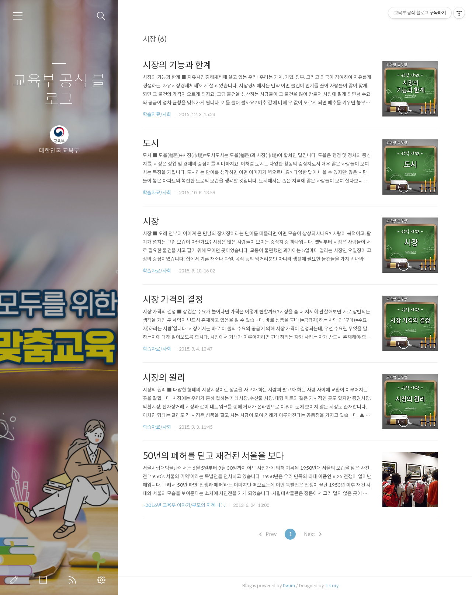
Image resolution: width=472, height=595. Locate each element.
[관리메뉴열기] (459, 12)
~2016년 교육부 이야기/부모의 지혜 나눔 (184, 505)
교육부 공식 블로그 (59, 90)
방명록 (44, 580)
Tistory (332, 585)
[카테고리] (17, 16)
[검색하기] (101, 16)
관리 (103, 580)
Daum (289, 585)
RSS (74, 580)
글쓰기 (15, 580)
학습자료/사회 (157, 114)
